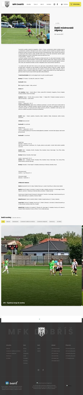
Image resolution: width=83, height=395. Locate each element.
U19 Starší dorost (55, 348)
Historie (8, 221)
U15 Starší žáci (55, 353)
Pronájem (25, 358)
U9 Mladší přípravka (70, 353)
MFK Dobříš (18, 4)
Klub (24, 345)
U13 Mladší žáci (55, 358)
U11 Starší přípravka (70, 348)
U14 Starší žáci (55, 356)
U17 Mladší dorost (56, 351)
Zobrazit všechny (17, 217)
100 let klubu (76, 4)
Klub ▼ (42, 4)
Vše (3, 221)
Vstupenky (25, 353)
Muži (38, 345)
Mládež (53, 345)
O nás (24, 351)
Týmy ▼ (36, 4)
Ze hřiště (57, 23)
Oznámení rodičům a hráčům (28, 221)
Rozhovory (52, 221)
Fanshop (66, 4)
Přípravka (68, 345)
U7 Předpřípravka (70, 358)
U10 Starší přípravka (70, 351)
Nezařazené (15, 221)
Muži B (38, 351)
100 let (24, 348)
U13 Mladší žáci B (55, 360)
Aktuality (29, 4)
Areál (24, 356)
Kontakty (49, 4)
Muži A (38, 348)
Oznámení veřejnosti (42, 221)
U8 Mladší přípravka (70, 356)
